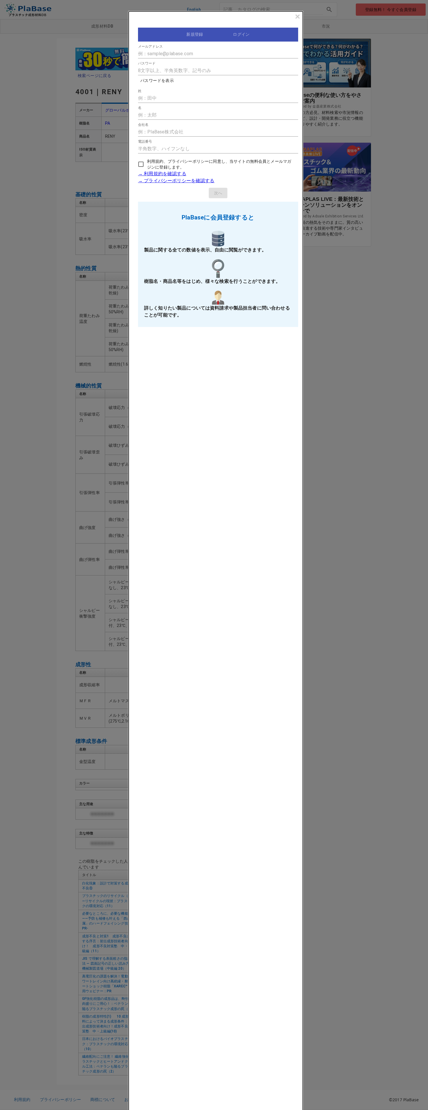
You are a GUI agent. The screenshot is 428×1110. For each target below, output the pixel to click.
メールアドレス (150, 46)
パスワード (147, 63)
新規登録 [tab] (194, 34)
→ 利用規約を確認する (162, 173)
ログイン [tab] (241, 34)
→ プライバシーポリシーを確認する (176, 180)
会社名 (143, 125)
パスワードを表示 (157, 80)
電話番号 (145, 142)
